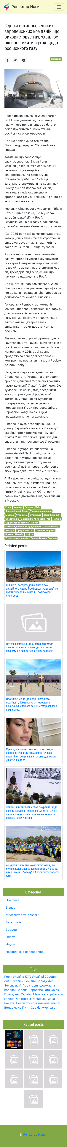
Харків (36, 1007)
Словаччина (12, 518)
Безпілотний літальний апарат (38, 1003)
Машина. (39, 994)
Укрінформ (23, 999)
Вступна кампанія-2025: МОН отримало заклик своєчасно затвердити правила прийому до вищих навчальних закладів (29, 647)
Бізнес (10, 907)
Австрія (9, 530)
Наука (10, 944)
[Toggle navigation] (59, 7)
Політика (56, 58)
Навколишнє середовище (25, 952)
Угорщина (22, 515)
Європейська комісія (17, 522)
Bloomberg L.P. (52, 515)
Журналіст (49, 1007)
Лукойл (19, 534)
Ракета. (9, 1003)
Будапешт (35, 515)
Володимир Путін (17, 1007)
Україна (18, 507)
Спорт (10, 937)
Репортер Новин (26, 6)
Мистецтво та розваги (22, 915)
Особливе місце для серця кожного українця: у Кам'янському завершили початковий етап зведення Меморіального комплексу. (31, 704)
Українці (38, 976)
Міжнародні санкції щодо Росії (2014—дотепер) (32, 526)
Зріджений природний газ (35, 518)
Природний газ (25, 530)
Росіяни (30, 981)
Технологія (14, 922)
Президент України (18, 994)
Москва (9, 515)
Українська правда (41, 511)
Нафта (29, 534)
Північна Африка (45, 530)
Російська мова (43, 999)
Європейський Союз (16, 511)
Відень (9, 534)
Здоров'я (12, 929)
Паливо (57, 518)
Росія (8, 507)
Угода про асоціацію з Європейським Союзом (31, 538)
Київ (37, 507)
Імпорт (35, 522)
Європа (29, 507)
